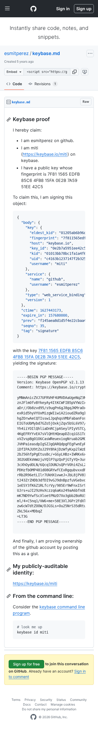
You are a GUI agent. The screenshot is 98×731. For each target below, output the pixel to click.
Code (17, 84)
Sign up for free (26, 664)
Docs (27, 704)
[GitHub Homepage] (33, 717)
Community (78, 700)
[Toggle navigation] (7, 8)
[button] (74, 71)
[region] (49, 378)
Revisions (45, 84)
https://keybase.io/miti (45, 154)
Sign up (83, 8)
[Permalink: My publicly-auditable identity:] (9, 569)
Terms (15, 700)
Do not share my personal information (49, 709)
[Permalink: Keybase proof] (9, 119)
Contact (41, 704)
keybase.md (46, 53)
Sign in (63, 8)
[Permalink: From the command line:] (9, 596)
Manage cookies (63, 704)
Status (61, 700)
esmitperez (16, 53)
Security (46, 700)
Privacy (30, 700)
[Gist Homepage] (33, 9)
